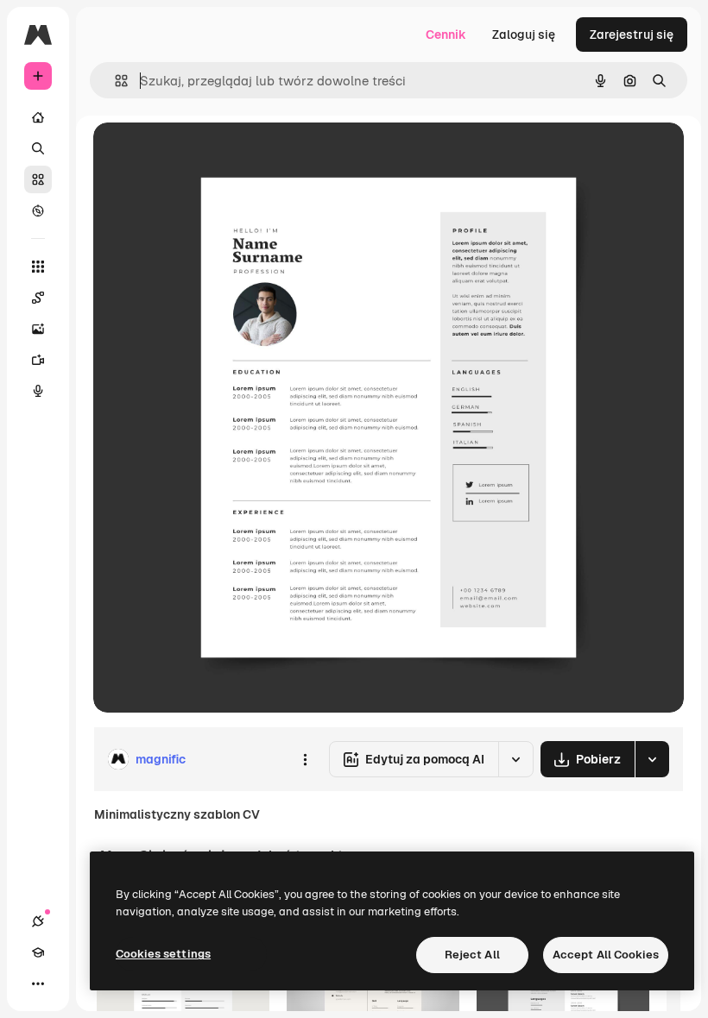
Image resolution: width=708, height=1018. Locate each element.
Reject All (472, 954)
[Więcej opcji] (305, 759)
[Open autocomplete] (114, 80)
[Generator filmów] (38, 360)
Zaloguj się (523, 34)
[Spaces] (38, 297)
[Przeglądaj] (38, 210)
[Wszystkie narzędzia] (38, 266)
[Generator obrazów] (38, 328)
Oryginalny (212, 155)
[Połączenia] (38, 921)
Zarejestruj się (631, 34)
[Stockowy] (38, 179)
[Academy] (38, 952)
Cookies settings (163, 953)
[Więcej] (38, 983)
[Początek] (38, 117)
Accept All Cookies (606, 954)
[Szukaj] (38, 148)
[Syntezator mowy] (38, 391)
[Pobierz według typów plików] (652, 759)
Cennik (446, 34)
